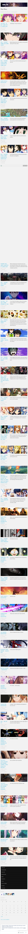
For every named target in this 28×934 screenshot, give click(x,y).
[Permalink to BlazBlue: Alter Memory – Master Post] (14, 644)
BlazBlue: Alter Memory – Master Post (5, 651)
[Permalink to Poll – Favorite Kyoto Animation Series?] (14, 493)
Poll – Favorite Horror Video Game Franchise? (4, 540)
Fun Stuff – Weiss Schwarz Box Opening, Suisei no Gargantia (4, 786)
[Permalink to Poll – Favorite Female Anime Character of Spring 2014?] (14, 55)
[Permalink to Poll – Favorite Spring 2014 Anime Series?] (14, 36)
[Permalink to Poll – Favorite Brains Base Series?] (14, 314)
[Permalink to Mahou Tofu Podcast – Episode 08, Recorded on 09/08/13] (14, 733)
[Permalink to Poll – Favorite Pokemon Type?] (14, 799)
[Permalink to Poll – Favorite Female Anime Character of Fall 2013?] (14, 429)
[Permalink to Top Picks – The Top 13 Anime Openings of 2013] (14, 295)
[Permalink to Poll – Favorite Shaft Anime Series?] (14, 277)
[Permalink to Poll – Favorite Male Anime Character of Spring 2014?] (14, 93)
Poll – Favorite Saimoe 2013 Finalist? (4, 418)
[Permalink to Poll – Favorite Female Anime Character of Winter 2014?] (14, 149)
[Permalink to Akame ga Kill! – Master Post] (14, 75)
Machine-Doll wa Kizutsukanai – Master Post (4, 858)
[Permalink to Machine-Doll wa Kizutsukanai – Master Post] (14, 851)
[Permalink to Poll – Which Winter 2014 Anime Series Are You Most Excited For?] (14, 370)
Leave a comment (4, 30)
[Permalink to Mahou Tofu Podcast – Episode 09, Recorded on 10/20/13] (14, 511)
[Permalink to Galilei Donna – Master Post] (14, 817)
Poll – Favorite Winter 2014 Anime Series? (4, 137)
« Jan (2, 916)
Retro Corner (4, 883)
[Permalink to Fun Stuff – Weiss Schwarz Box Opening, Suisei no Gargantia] (14, 778)
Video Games (25, 109)
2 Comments (3, 69)
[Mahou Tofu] (14, 5)
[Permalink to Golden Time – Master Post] (14, 698)
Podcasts (21, 508)
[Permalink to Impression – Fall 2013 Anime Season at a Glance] (14, 552)
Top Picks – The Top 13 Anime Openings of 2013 (4, 303)
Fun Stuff (25, 751)
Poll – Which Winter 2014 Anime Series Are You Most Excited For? (5, 379)
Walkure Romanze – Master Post (3, 687)
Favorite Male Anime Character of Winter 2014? (4, 265)
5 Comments (3, 308)
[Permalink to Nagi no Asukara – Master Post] (14, 663)
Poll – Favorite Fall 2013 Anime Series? (4, 359)
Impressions (25, 72)
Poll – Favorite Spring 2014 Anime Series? (5, 44)
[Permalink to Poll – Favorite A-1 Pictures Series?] (14, 392)
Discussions (3, 869)
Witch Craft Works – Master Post (4, 340)
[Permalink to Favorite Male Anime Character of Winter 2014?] (14, 213)
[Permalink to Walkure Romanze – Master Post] (14, 680)
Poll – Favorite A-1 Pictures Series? (4, 399)
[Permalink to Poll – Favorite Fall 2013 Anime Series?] (14, 352)
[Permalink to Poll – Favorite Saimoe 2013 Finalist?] (14, 411)
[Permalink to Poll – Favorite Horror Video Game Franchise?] (14, 533)
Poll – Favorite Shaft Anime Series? (4, 284)
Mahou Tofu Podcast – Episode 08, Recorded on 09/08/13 (4, 741)
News (2, 876)
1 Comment (2, 49)
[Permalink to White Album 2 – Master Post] (14, 591)
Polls (26, 33)
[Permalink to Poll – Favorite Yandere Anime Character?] (14, 572)
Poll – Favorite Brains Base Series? (4, 321)
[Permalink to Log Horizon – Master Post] (14, 627)
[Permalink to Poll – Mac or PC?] (14, 716)
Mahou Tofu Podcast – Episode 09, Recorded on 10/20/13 (4, 520)
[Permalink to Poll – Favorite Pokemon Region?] (14, 113)
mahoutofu (3, 29)
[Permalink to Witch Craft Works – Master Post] (14, 333)
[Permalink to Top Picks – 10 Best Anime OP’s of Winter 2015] (14, 18)
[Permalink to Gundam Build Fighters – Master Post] (14, 608)
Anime (23, 14)
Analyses (23, 466)
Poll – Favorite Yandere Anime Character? (4, 579)
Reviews (2, 885)
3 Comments (3, 106)
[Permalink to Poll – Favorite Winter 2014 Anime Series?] (14, 130)
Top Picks (25, 14)
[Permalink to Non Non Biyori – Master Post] (14, 834)
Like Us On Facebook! (5, 919)
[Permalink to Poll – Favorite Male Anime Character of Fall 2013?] (14, 449)
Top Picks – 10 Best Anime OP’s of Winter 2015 (4, 25)
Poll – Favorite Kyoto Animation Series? (4, 500)
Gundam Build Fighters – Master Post (4, 615)
